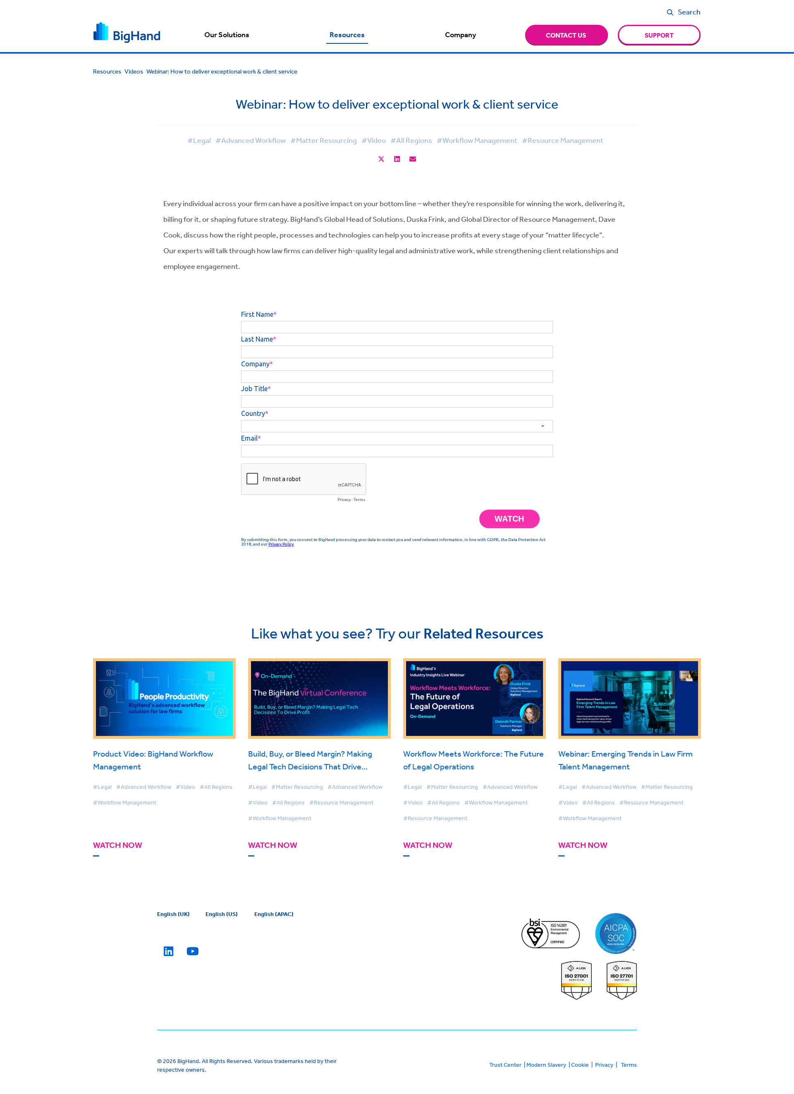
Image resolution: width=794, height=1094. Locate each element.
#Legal (199, 140)
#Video (373, 140)
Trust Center (505, 1064)
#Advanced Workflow (250, 140)
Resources (347, 35)
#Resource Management (562, 140)
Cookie (580, 1064)
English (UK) (173, 914)
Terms (629, 1064)
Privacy (604, 1064)
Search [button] (689, 11)
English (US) (222, 914)
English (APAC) (274, 914)
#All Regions (411, 140)
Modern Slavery (546, 1064)
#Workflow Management (477, 140)
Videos (133, 71)
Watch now (117, 845)
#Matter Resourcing (323, 140)
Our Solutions (226, 35)
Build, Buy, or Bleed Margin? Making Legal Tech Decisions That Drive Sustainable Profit (310, 766)
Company (460, 35)
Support (659, 35)
